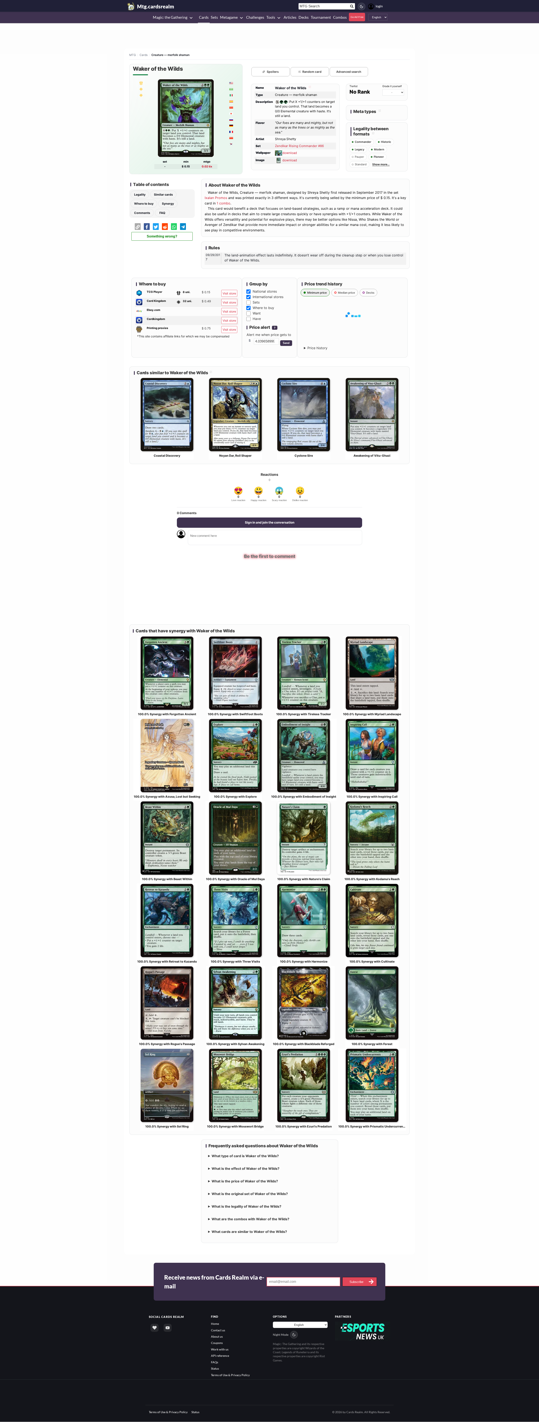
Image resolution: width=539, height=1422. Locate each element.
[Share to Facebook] (147, 226)
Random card (312, 71)
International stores (268, 297)
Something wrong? (162, 236)
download (289, 153)
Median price (346, 292)
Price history (317, 348)
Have (257, 319)
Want (257, 313)
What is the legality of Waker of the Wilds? (246, 1206)
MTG (132, 55)
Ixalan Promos (216, 198)
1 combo (223, 203)
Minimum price (317, 292)
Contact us (218, 1330)
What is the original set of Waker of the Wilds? (250, 1194)
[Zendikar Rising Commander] (141, 82)
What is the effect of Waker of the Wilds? (245, 1168)
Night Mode (280, 1334)
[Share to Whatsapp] (174, 226)
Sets (256, 302)
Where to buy (143, 203)
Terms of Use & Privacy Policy (230, 1375)
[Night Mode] (361, 6)
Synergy (168, 203)
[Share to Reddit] (165, 226)
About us (217, 1336)
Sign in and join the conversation (269, 522)
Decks (370, 292)
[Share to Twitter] (156, 226)
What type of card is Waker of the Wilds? (245, 1156)
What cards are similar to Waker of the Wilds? (249, 1232)
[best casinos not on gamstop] (362, 1331)
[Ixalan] (141, 89)
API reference (220, 1355)
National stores (265, 291)
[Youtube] (168, 1328)
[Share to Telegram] (183, 226)
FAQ (162, 213)
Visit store (229, 293)
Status (215, 1368)
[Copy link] (138, 226)
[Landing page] (131, 6)
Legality (139, 194)
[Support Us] (155, 1328)
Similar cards (163, 194)
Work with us (219, 1349)
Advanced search (348, 71)
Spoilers (273, 71)
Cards (144, 55)
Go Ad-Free (357, 17)
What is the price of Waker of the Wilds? (245, 1181)
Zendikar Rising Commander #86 (299, 146)
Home (215, 1323)
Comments (142, 213)
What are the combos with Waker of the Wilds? (250, 1219)
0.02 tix (207, 166)
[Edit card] (309, 88)
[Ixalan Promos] (141, 95)
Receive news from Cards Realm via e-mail (214, 1282)
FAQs (214, 1362)
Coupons (217, 1343)
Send (286, 343)
